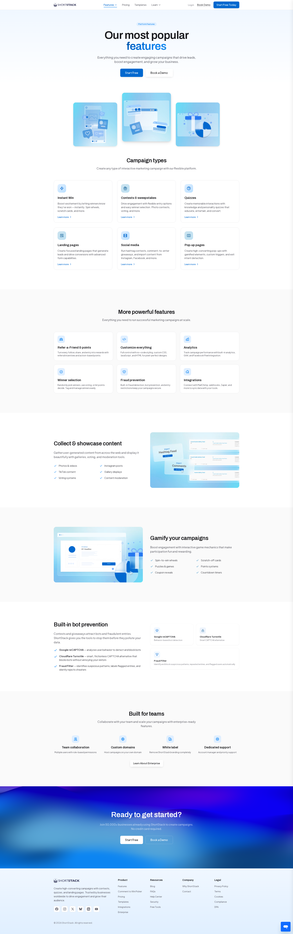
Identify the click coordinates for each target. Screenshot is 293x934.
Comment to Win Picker (130, 891)
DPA (216, 907)
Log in (191, 5)
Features (109, 4)
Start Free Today (226, 4)
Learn (154, 4)
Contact (186, 891)
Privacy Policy (221, 886)
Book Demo (203, 4)
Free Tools (155, 907)
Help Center (156, 896)
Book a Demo (159, 72)
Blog (152, 886)
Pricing (126, 4)
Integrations (124, 907)
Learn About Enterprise (146, 763)
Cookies (218, 896)
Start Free (131, 72)
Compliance (220, 901)
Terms (217, 891)
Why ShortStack (190, 886)
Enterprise (123, 912)
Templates (140, 4)
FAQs (153, 891)
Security (154, 901)
